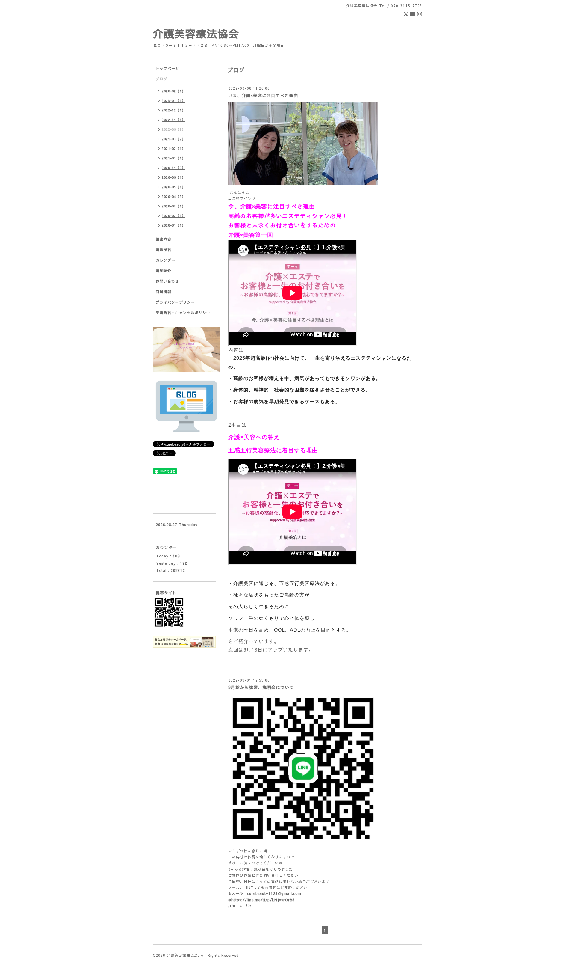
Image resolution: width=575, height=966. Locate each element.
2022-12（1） (173, 110)
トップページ (167, 68)
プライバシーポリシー (175, 302)
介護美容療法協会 (196, 33)
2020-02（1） (173, 215)
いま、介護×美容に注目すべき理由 (263, 95)
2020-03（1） (173, 206)
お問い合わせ (167, 281)
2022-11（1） (173, 119)
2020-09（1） (173, 177)
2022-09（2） (173, 129)
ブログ (161, 78)
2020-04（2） (173, 196)
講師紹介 (163, 270)
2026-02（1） (173, 91)
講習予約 (163, 249)
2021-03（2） (173, 139)
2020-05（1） (173, 187)
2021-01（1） (173, 158)
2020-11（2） (173, 167)
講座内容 (163, 239)
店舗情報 (163, 291)
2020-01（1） (173, 225)
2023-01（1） (173, 100)
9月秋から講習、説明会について (261, 687)
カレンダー (165, 260)
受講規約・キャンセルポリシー (183, 312)
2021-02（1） (173, 148)
